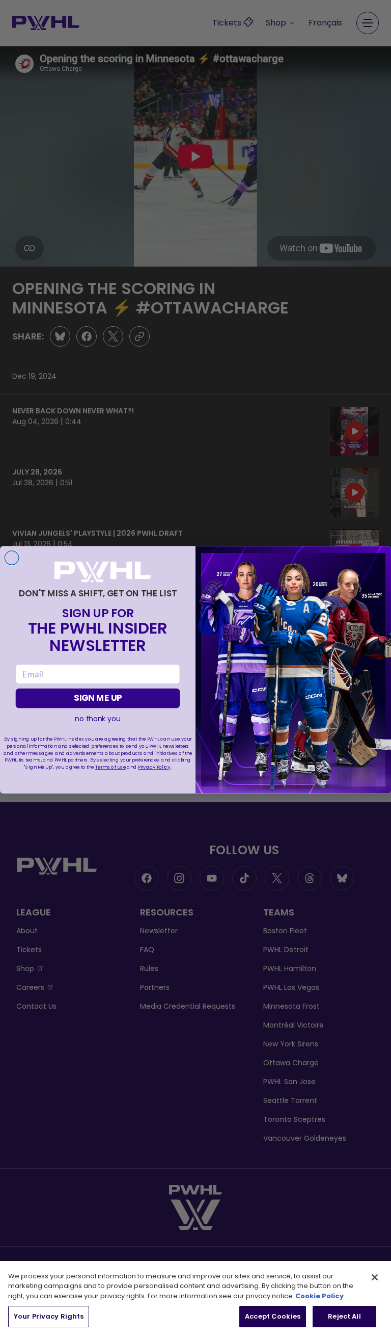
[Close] (375, 1277)
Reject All (344, 1316)
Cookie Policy (319, 1296)
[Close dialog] (12, 557)
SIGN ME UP (98, 698)
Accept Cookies (272, 1316)
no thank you (97, 718)
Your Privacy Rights (48, 1316)
